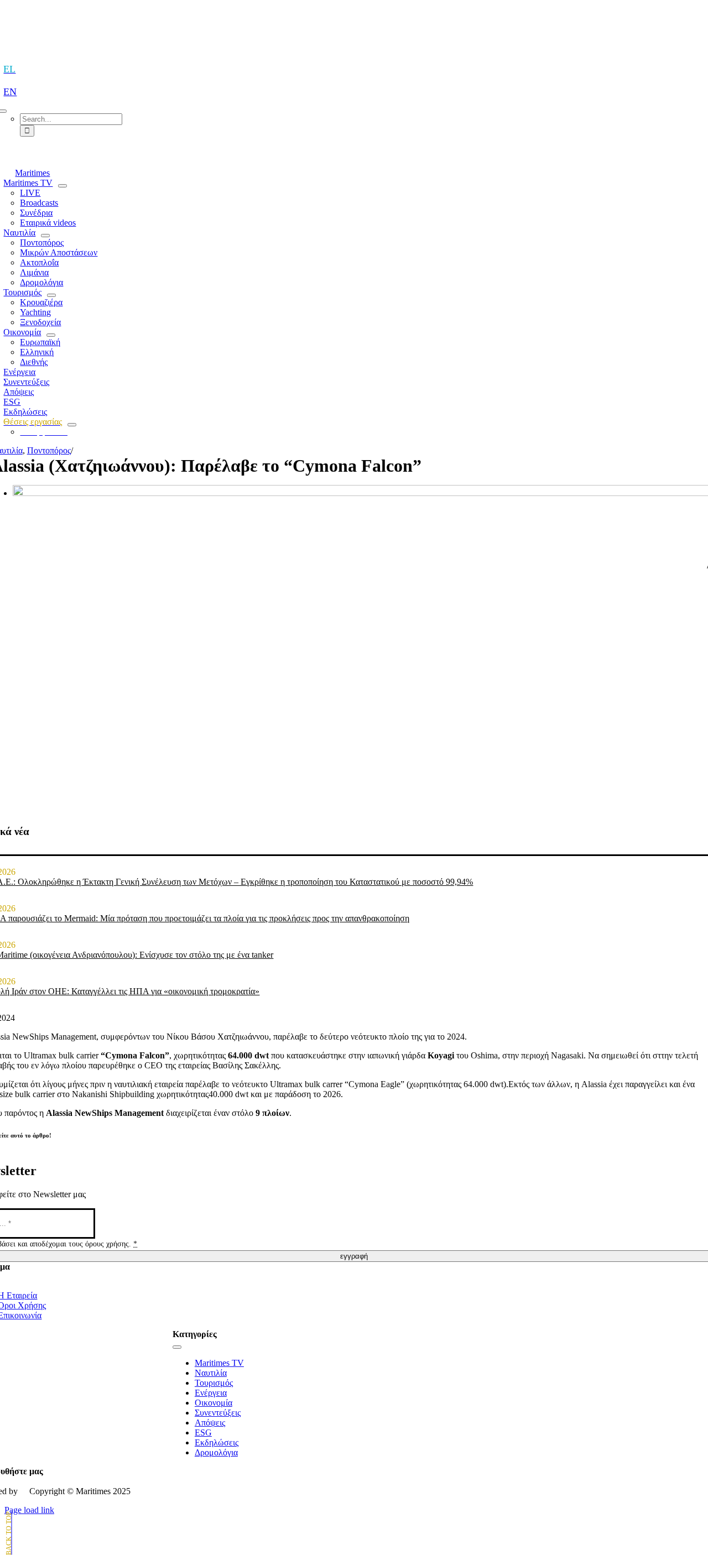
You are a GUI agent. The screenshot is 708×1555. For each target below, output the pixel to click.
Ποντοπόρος (49, 450)
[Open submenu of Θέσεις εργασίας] (71, 424)
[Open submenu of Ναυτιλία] (45, 235)
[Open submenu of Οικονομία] (50, 335)
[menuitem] (14, 69)
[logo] (354, 34)
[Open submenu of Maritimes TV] (62, 185)
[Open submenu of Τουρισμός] (51, 295)
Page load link (29, 1510)
